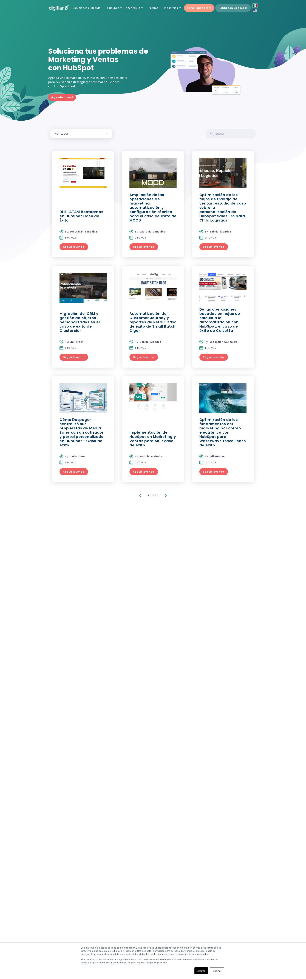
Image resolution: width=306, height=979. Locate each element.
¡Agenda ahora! (62, 97)
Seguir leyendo (73, 247)
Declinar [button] (217, 970)
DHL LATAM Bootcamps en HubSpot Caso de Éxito (81, 216)
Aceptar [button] (201, 970)
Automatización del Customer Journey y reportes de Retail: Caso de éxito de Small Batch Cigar (153, 322)
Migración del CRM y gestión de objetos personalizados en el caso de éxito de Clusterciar (80, 322)
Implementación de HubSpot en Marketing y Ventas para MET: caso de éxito (152, 439)
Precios (153, 8)
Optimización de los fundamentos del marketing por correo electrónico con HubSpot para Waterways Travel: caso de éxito (222, 432)
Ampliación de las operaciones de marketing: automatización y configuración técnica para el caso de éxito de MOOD (153, 207)
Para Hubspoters (199, 8)
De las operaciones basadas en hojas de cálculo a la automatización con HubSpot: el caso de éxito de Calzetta (219, 320)
